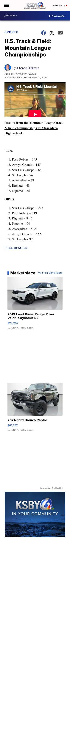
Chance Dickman (28, 68)
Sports (11, 32)
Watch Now (59, 5)
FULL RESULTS (16, 247)
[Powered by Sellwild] (57, 488)
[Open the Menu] (6, 5)
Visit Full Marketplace (50, 273)
